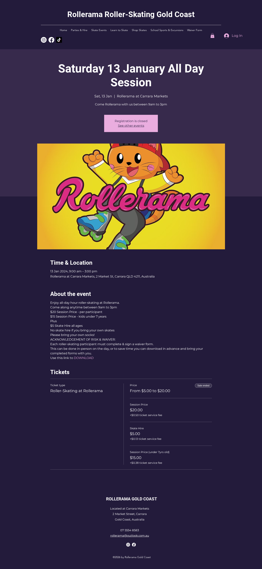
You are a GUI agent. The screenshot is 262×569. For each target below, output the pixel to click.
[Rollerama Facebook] (134, 545)
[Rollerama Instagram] (44, 40)
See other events (131, 125)
